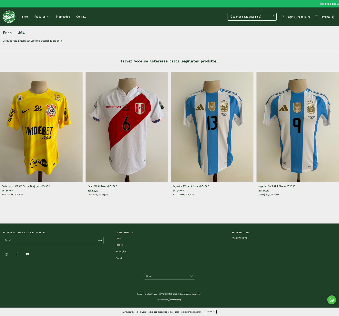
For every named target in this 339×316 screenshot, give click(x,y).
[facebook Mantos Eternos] (17, 254)
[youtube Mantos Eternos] (27, 254)
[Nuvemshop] (169, 300)
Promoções (63, 16)
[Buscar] (273, 16)
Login (290, 17)
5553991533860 (239, 238)
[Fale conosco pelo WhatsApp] (331, 299)
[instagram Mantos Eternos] (7, 254)
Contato (81, 16)
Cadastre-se (303, 17)
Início (25, 16)
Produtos (40, 16)
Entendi (210, 312)
